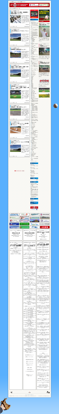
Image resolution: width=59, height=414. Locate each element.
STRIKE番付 (33, 137)
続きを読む (27, 24)
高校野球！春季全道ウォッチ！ (18, 49)
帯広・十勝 (32, 96)
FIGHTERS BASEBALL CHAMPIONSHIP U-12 (34, 34)
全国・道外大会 (33, 74)
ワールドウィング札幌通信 (34, 157)
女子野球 (32, 140)
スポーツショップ (33, 146)
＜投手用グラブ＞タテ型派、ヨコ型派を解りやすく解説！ (34, 187)
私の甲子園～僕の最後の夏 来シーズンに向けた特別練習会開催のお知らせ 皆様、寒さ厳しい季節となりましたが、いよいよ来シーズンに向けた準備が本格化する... (44, 75)
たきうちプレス (41, 22)
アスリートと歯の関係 (34, 136)
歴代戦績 (32, 105)
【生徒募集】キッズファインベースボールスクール (44, 46)
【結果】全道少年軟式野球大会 (34, 192)
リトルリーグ (33, 124)
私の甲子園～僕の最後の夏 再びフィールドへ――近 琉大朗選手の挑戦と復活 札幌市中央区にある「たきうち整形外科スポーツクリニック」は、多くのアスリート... (44, 39)
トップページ (32, 21)
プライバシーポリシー (34, 161)
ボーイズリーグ (33, 72)
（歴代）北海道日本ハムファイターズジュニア (34, 64)
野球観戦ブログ (33, 133)
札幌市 (32, 77)
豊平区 (32, 83)
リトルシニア (33, 71)
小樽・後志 (32, 90)
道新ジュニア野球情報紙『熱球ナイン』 (34, 99)
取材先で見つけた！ (34, 142)
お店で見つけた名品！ (35, 147)
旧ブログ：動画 (33, 148)
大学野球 (32, 46)
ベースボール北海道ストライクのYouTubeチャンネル (34, 30)
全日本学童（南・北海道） (34, 113)
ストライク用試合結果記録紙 (34, 159)
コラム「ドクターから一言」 (34, 68)
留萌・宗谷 (32, 95)
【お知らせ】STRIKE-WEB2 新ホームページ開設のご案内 (34, 184)
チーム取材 (32, 141)
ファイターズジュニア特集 (34, 60)
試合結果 (32, 127)
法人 (32, 150)
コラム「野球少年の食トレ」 (34, 67)
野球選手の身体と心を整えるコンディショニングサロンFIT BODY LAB (34, 24)
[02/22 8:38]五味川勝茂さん (33, 171)
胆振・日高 (32, 92)
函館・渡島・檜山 (33, 93)
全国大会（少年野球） (35, 108)
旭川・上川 (32, 94)
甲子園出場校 (33, 39)
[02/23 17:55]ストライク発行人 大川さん (34, 168)
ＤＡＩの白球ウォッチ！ (14, 8)
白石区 (32, 84)
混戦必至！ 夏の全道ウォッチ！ (19, 107)
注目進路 (32, 53)
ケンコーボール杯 (33, 49)
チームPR (32, 152)
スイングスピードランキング (34, 55)
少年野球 (33, 138)
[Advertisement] (19, 164)
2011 (32, 129)
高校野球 (32, 38)
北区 (32, 82)
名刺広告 (32, 149)
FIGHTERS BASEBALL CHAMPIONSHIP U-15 (34, 32)
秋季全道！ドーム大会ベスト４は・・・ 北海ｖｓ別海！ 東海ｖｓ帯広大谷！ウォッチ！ (20, 87)
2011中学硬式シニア (34, 139)
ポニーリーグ (33, 73)
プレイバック (33, 75)
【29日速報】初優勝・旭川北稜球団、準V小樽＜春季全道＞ (34, 190)
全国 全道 (32, 155)
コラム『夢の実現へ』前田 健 (34, 70)
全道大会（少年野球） (35, 109)
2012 (32, 128)
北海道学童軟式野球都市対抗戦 (34, 36)
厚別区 (32, 85)
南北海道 (33, 40)
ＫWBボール (33, 123)
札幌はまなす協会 (33, 122)
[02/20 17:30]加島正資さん (32, 176)
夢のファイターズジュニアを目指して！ (34, 62)
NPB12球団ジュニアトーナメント (34, 57)
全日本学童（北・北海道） (34, 111)
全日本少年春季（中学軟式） (34, 121)
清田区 (32, 86)
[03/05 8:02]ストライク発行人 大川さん (34, 166)
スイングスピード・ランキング (34, 28)
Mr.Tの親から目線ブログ (34, 132)
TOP (10, 8)
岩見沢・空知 (33, 91)
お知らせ (32, 76)
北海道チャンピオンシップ (34, 118)
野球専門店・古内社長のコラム (34, 44)
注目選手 (32, 52)
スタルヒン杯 (33, 114)
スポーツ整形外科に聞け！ (34, 135)
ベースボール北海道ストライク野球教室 (34, 131)
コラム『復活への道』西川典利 (34, 48)
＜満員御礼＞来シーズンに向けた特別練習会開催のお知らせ (44, 63)
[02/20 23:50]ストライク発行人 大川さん (34, 173)
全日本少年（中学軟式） (34, 119)
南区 (32, 81)
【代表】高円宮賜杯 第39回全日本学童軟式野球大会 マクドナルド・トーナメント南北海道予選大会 (34, 195)
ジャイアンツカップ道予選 (34, 26)
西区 (32, 80)
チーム (33, 151)
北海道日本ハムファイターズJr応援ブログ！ (34, 58)
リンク (32, 160)
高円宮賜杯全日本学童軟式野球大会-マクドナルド (34, 101)
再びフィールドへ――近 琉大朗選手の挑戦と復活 (44, 24)
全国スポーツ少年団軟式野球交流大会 (34, 104)
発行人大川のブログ (34, 37)
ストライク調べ (33, 45)
